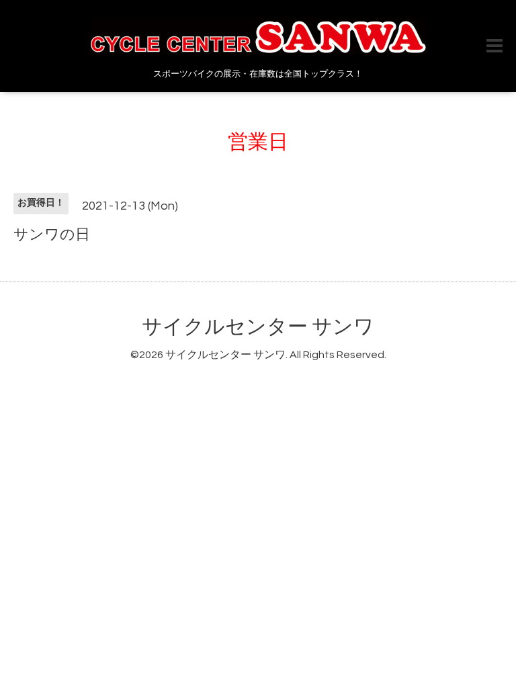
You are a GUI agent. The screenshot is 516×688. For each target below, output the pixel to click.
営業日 (258, 142)
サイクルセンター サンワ (258, 326)
